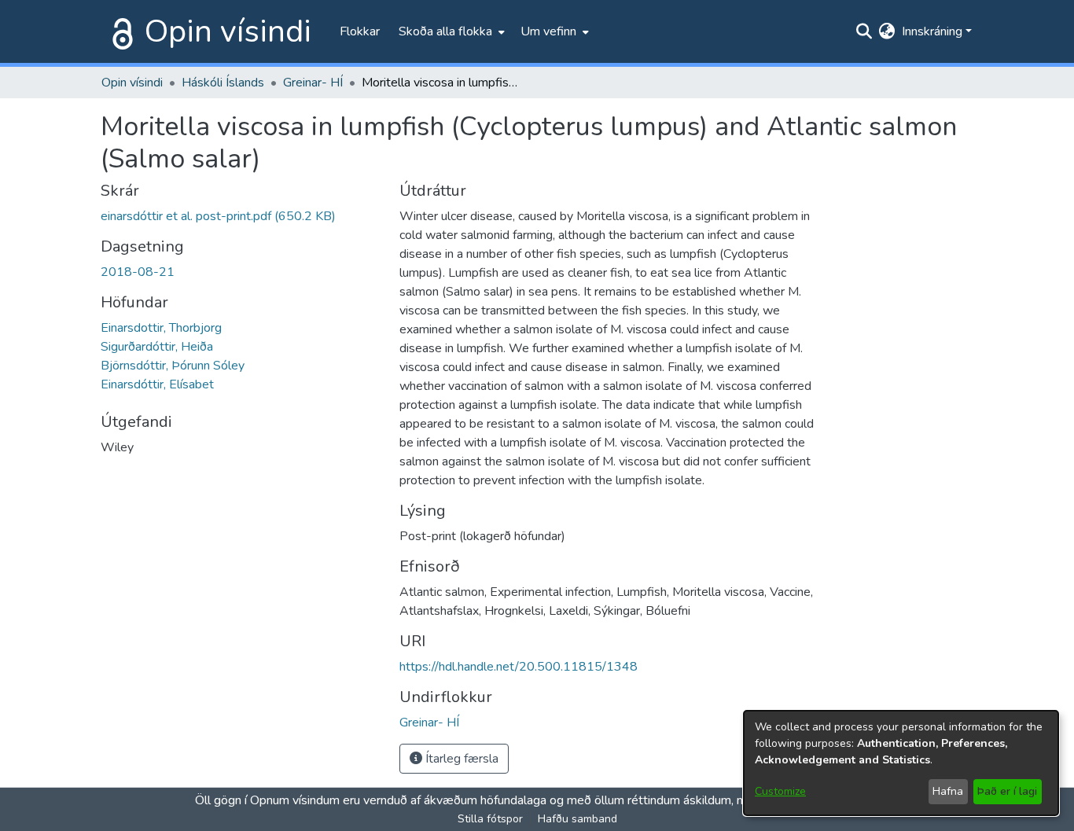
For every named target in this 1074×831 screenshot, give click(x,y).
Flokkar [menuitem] (360, 31)
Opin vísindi (228, 31)
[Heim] (119, 31)
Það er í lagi (1007, 791)
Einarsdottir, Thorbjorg (161, 327)
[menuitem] (450, 31)
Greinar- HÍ (313, 82)
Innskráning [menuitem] (932, 31)
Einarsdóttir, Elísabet (157, 384)
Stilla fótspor (490, 818)
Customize (780, 791)
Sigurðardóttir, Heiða (157, 346)
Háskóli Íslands (223, 82)
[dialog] (901, 763)
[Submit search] (864, 31)
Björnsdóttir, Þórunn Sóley (173, 365)
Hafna (947, 791)
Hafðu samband (577, 818)
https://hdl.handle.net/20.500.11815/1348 (518, 666)
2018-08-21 (138, 272)
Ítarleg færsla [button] (460, 758)
